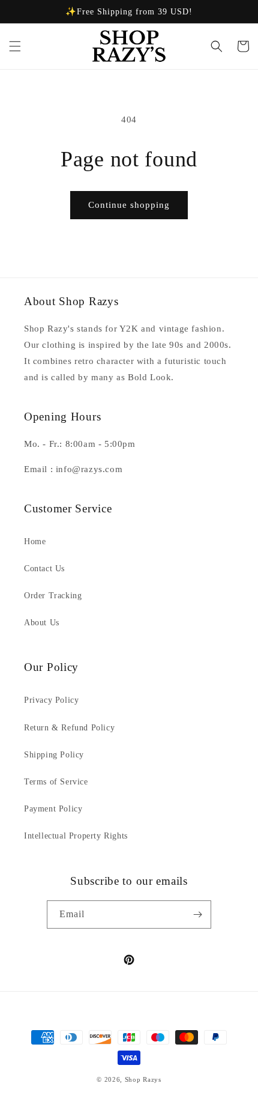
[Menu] (15, 46)
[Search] (216, 46)
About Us (41, 622)
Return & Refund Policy (69, 727)
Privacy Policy (51, 700)
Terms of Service (56, 781)
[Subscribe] (197, 914)
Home (35, 541)
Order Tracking (53, 595)
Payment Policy (53, 808)
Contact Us (44, 568)
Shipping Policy (54, 754)
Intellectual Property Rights (76, 835)
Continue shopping (129, 205)
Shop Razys (143, 1079)
